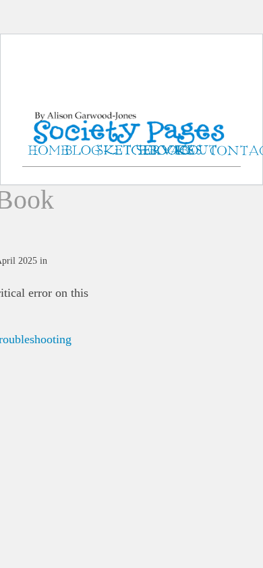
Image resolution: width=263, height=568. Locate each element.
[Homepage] (131, 114)
